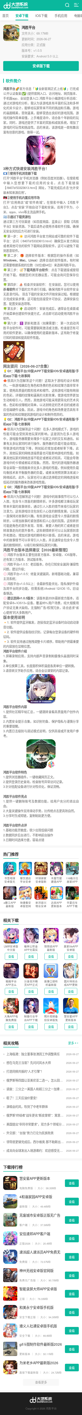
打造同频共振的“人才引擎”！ (25, 1071)
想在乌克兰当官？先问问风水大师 (28, 1062)
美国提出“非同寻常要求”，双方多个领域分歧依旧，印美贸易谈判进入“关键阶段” (35, 1124)
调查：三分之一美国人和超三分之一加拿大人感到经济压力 (35, 1089)
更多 (71, 1043)
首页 (5, 15)
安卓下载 (21, 15)
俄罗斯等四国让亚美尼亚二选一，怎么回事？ (35, 1080)
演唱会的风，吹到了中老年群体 (27, 1106)
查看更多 (41, 1382)
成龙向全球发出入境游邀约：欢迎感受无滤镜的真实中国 (35, 1150)
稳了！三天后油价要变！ (22, 1098)
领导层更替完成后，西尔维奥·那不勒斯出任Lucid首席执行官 (35, 1142)
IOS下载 (41, 15)
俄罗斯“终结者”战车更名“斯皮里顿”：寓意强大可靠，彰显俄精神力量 (35, 1115)
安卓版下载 (41, 65)
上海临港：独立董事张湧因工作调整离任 (32, 1054)
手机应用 (60, 15)
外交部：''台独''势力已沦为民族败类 (29, 1133)
